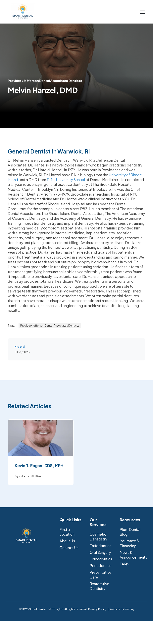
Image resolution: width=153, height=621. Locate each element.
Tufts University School (66, 179)
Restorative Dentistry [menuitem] (99, 586)
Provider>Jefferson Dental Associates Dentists (45, 81)
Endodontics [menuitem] (100, 545)
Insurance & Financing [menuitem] (129, 543)
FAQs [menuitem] (124, 564)
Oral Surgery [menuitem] (100, 552)
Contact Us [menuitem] (69, 547)
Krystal (20, 346)
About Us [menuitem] (67, 540)
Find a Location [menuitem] (67, 531)
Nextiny (129, 609)
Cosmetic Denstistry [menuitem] (98, 536)
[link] (23, 11)
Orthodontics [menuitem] (101, 559)
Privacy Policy (97, 609)
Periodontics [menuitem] (100, 565)
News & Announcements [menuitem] (133, 554)
